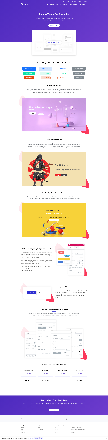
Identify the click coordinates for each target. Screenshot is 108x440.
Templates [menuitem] (64, 4)
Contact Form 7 (62, 370)
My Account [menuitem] (74, 1)
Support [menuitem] (79, 1)
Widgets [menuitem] (52, 4)
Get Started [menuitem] (82, 4)
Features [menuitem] (57, 4)
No (41, 438)
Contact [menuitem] (85, 1)
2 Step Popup (62, 380)
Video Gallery (28, 380)
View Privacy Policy (30, 438)
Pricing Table (45, 370)
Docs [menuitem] (68, 1)
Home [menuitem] (47, 4)
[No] (106, 438)
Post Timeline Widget (45, 380)
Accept (36, 438)
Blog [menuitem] (64, 1)
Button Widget (79, 380)
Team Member (79, 370)
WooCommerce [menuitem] (73, 4)
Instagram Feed (28, 370)
